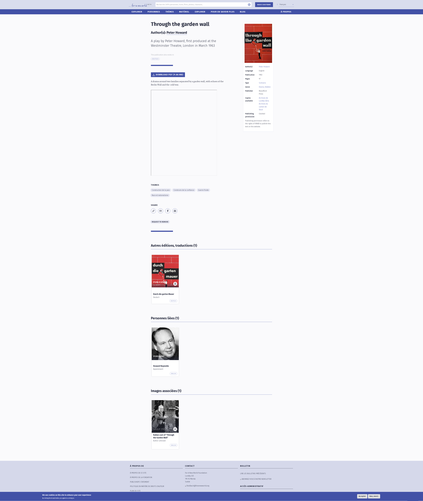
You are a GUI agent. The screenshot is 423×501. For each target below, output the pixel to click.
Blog (242, 12)
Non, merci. (374, 496)
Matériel (184, 12)
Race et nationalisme (160, 195)
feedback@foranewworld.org (198, 486)
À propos (286, 12)
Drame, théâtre (265, 87)
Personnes (154, 12)
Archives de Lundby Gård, (264, 99)
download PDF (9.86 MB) (169, 74)
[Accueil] (140, 5)
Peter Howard (177, 33)
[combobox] (286, 4)
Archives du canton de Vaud (263, 107)
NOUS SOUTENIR (264, 5)
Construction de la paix (161, 190)
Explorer (137, 12)
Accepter (362, 496)
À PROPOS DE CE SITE (138, 473)
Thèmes (170, 12)
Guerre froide (203, 190)
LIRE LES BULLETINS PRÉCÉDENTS (253, 473)
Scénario (262, 83)
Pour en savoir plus (222, 12)
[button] (153, 210)
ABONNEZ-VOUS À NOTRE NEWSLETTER (256, 479)
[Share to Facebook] (167, 210)
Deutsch (155, 59)
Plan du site (135, 491)
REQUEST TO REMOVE (160, 222)
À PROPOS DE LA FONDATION (141, 477)
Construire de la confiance (184, 190)
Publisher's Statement (139, 482)
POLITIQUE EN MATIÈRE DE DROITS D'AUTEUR (147, 486)
